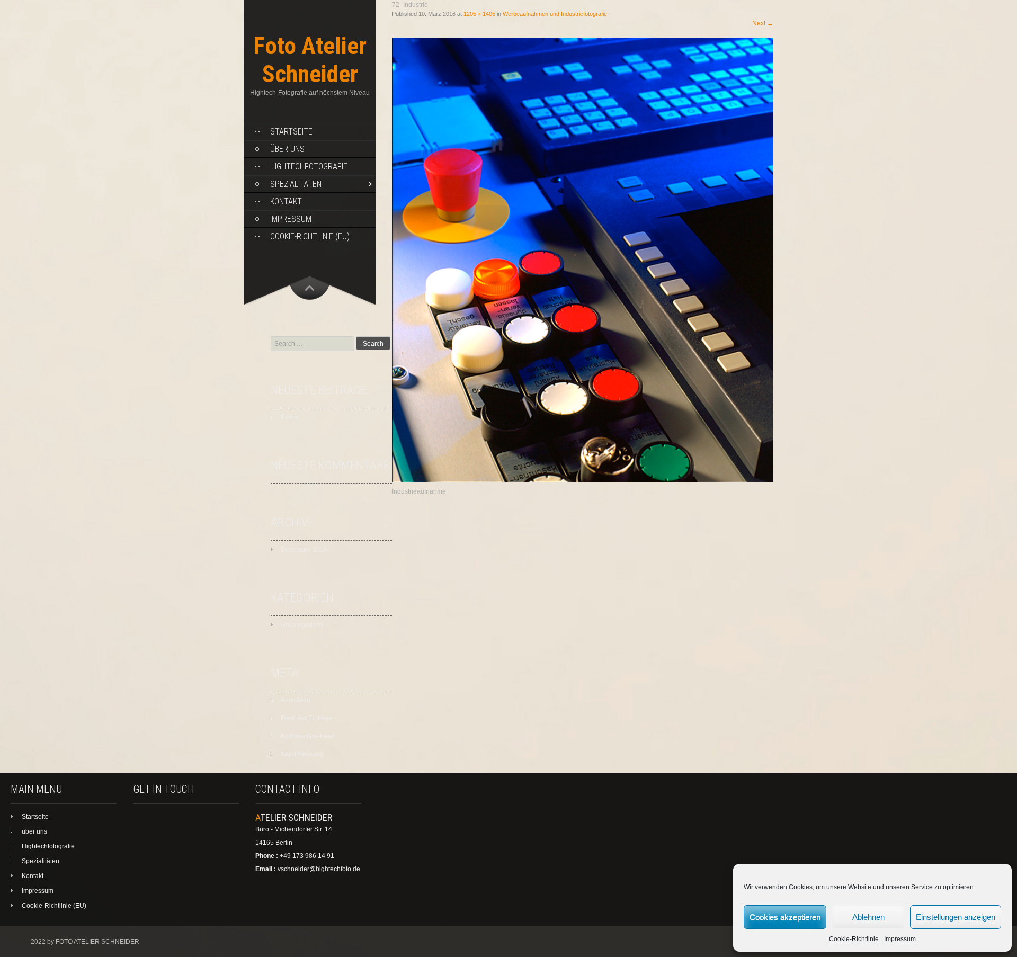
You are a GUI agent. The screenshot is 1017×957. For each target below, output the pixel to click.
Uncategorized (302, 625)
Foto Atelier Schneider (310, 60)
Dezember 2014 (304, 549)
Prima (289, 417)
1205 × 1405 (479, 14)
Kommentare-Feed (308, 736)
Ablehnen (868, 917)
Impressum (900, 939)
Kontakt (286, 201)
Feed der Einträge (307, 718)
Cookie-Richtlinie (854, 939)
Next (762, 23)
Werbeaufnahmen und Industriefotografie (555, 14)
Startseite (291, 132)
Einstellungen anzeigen (955, 917)
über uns (287, 149)
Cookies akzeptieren (785, 917)
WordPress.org (302, 754)
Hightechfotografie (308, 167)
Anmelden (295, 700)
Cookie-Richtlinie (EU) (310, 236)
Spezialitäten (296, 184)
